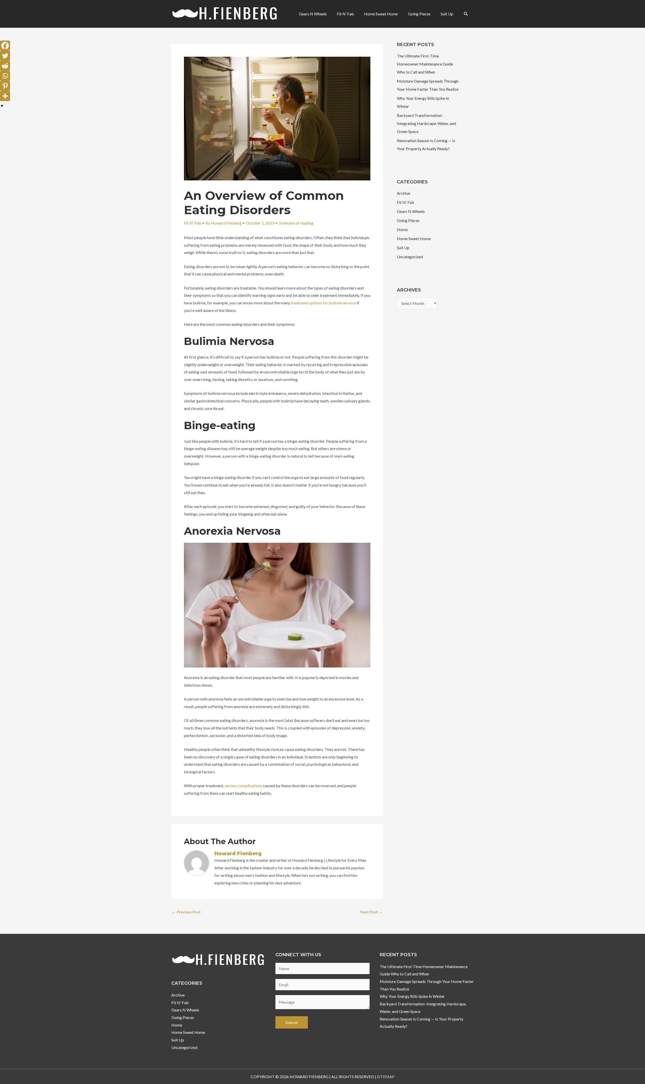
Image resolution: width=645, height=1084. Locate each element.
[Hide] (2, 106)
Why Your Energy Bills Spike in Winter (412, 996)
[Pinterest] (5, 86)
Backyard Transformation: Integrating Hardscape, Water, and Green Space (426, 123)
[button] (466, 14)
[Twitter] (5, 56)
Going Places (408, 220)
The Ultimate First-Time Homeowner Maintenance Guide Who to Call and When (425, 63)
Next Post (371, 911)
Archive (403, 193)
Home (402, 229)
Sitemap (386, 1076)
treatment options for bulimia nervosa (323, 302)
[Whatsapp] (5, 76)
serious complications (243, 785)
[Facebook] (5, 46)
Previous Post (186, 911)
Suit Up (403, 247)
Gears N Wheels (411, 211)
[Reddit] (5, 66)
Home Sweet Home (414, 238)
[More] (5, 96)
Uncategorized (410, 256)
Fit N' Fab (192, 222)
